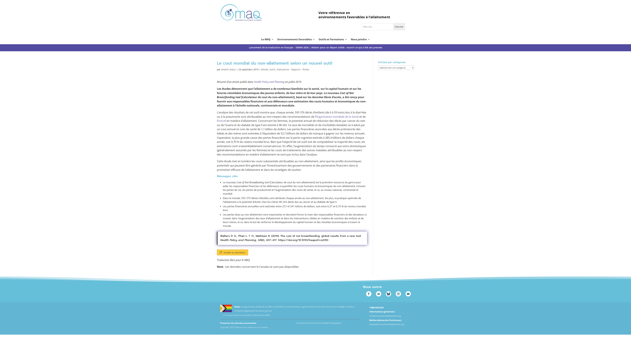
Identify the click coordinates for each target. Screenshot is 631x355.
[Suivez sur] (388, 293)
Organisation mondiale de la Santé (337, 116)
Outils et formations (331, 39)
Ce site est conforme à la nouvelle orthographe (318, 322)
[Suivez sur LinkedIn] (378, 293)
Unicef (222, 121)
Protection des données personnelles (238, 323)
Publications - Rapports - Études (293, 69)
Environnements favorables (294, 39)
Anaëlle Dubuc (228, 69)
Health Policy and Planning (269, 82)
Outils (272, 69)
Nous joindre (359, 39)
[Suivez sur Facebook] (368, 293)
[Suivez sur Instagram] (398, 293)
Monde (264, 69)
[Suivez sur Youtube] (408, 293)
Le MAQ (265, 39)
